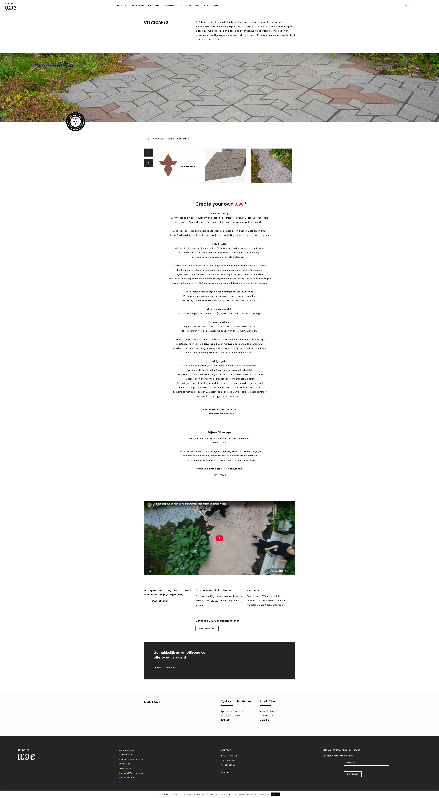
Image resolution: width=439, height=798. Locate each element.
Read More (265, 794)
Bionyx (236, 391)
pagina (214, 600)
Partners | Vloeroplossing (131, 773)
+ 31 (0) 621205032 (231, 715)
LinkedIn (225, 719)
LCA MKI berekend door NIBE (219, 413)
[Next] (148, 153)
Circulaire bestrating (163, 139)
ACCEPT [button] (276, 794)
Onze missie (138, 5)
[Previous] (148, 163)
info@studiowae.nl (270, 711)
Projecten (153, 5)
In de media (124, 764)
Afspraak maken (189, 5)
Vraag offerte (210, 5)
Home (146, 139)
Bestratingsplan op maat (131, 759)
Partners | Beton (127, 777)
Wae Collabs (125, 768)
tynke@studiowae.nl (232, 711)
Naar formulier (159, 601)
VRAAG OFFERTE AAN (164, 667)
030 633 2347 (267, 715)
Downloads (170, 5)
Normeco (215, 391)
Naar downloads (207, 628)
